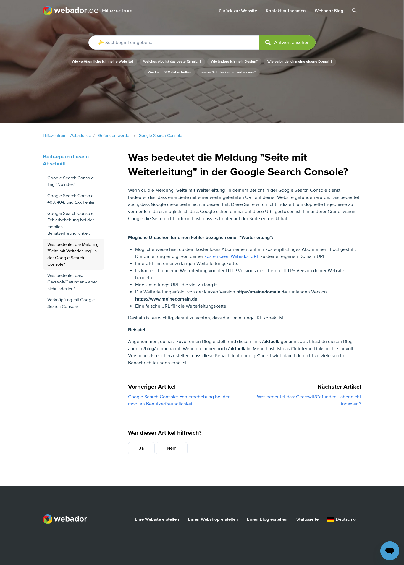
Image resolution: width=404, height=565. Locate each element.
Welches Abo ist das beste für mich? (172, 61)
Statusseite (307, 519)
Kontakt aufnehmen (286, 10)
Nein (172, 448)
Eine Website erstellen (157, 519)
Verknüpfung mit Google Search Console (71, 303)
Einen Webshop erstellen (213, 519)
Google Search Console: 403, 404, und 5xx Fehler (71, 199)
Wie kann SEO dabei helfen (169, 72)
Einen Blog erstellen (267, 519)
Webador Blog (329, 10)
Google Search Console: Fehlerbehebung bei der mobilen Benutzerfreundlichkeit (70, 223)
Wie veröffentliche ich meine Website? (103, 61)
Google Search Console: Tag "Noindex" (70, 181)
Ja (141, 448)
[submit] (287, 42)
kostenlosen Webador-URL (231, 256)
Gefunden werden (115, 135)
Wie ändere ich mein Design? (234, 61)
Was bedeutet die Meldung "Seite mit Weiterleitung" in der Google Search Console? (73, 254)
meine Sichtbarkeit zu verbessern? (228, 72)
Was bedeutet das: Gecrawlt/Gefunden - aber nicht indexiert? (72, 282)
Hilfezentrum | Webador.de (67, 135)
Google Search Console (160, 135)
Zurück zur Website (238, 10)
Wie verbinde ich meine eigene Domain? (299, 61)
